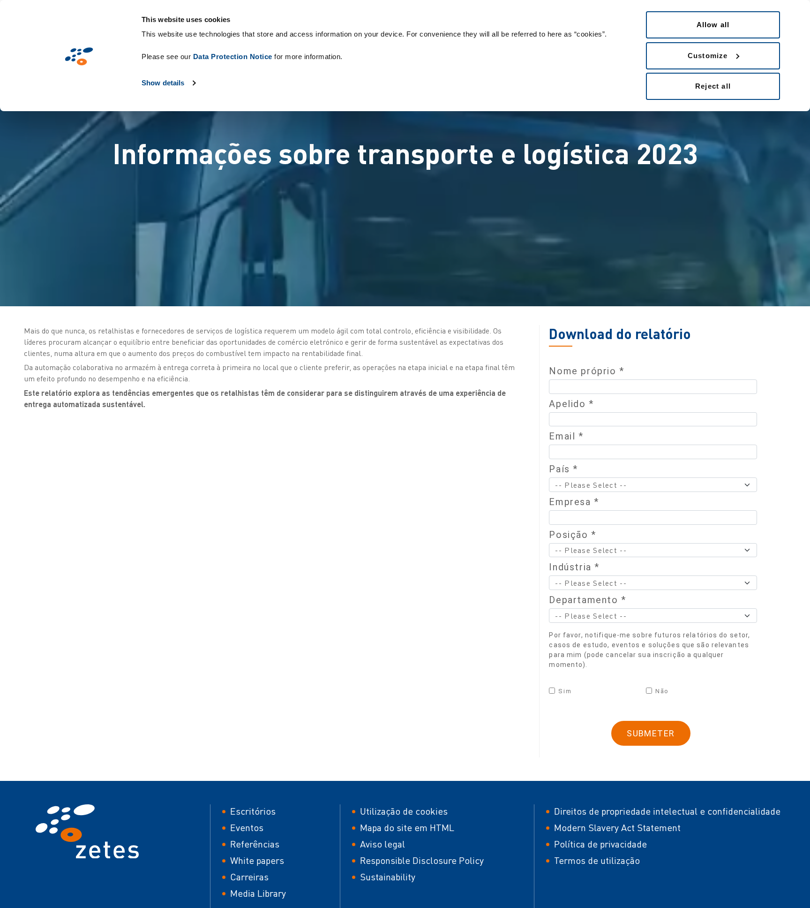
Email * (566, 436)
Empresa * (574, 501)
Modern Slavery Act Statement (617, 827)
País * (563, 469)
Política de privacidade (600, 844)
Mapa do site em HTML (407, 827)
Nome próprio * (586, 371)
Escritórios (253, 811)
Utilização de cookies (404, 811)
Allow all (713, 25)
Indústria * (574, 567)
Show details (163, 83)
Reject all (713, 86)
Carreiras (249, 877)
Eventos (246, 827)
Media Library (258, 893)
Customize (708, 56)
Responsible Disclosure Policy (422, 860)
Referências (254, 844)
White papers (257, 860)
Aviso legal (382, 844)
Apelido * (571, 403)
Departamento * (587, 599)
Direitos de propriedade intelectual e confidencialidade (667, 811)
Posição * (572, 534)
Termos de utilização (597, 860)
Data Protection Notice (232, 57)
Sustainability (387, 877)
